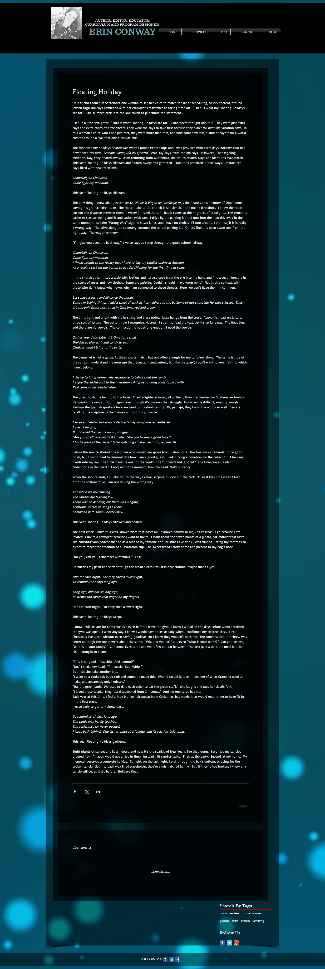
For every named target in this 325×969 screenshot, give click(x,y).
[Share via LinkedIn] (98, 791)
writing (258, 917)
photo (224, 917)
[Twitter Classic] (229, 939)
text (235, 917)
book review (230, 909)
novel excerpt (253, 909)
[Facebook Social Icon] (177, 955)
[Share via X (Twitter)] (86, 791)
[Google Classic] (236, 939)
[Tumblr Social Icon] (165, 955)
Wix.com (195, 966)
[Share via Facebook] (75, 791)
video (245, 917)
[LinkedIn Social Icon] (171, 955)
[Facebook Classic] (222, 939)
